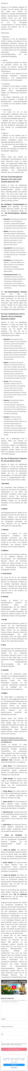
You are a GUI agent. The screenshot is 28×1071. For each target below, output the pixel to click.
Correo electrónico (7, 1026)
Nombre (3, 1019)
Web (2, 1034)
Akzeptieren (14, 1064)
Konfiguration (14, 1067)
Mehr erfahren (14, 1062)
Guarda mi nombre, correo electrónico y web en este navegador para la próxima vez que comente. (14, 1044)
